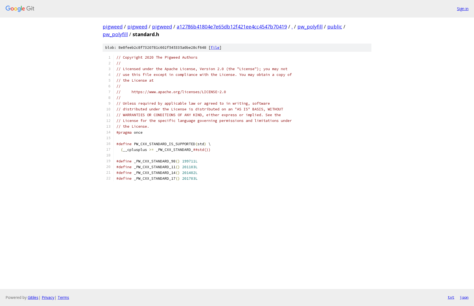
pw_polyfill (310, 26)
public (334, 26)
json (464, 297)
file (215, 47)
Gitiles (33, 297)
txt (451, 297)
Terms (63, 297)
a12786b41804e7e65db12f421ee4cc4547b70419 (232, 26)
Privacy (48, 297)
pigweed (113, 26)
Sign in (463, 8)
